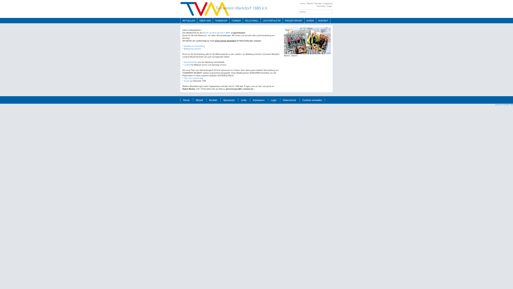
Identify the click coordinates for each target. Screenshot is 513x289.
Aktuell (310, 3)
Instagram (327, 3)
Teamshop (320, 6)
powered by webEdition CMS (504, 105)
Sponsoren (229, 100)
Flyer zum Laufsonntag (193, 78)
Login (329, 6)
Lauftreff (187, 64)
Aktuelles (188, 20)
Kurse (310, 20)
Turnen (236, 20)
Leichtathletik (272, 20)
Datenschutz (289, 100)
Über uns (205, 20)
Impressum (259, 100)
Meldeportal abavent (192, 48)
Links (244, 100)
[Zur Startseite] (223, 8)
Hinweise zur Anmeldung (194, 46)
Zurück (187, 80)
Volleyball (252, 20)
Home (302, 3)
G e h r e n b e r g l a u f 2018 (217, 32)
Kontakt (318, 3)
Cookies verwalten (312, 100)
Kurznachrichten (191, 62)
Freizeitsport (293, 20)
